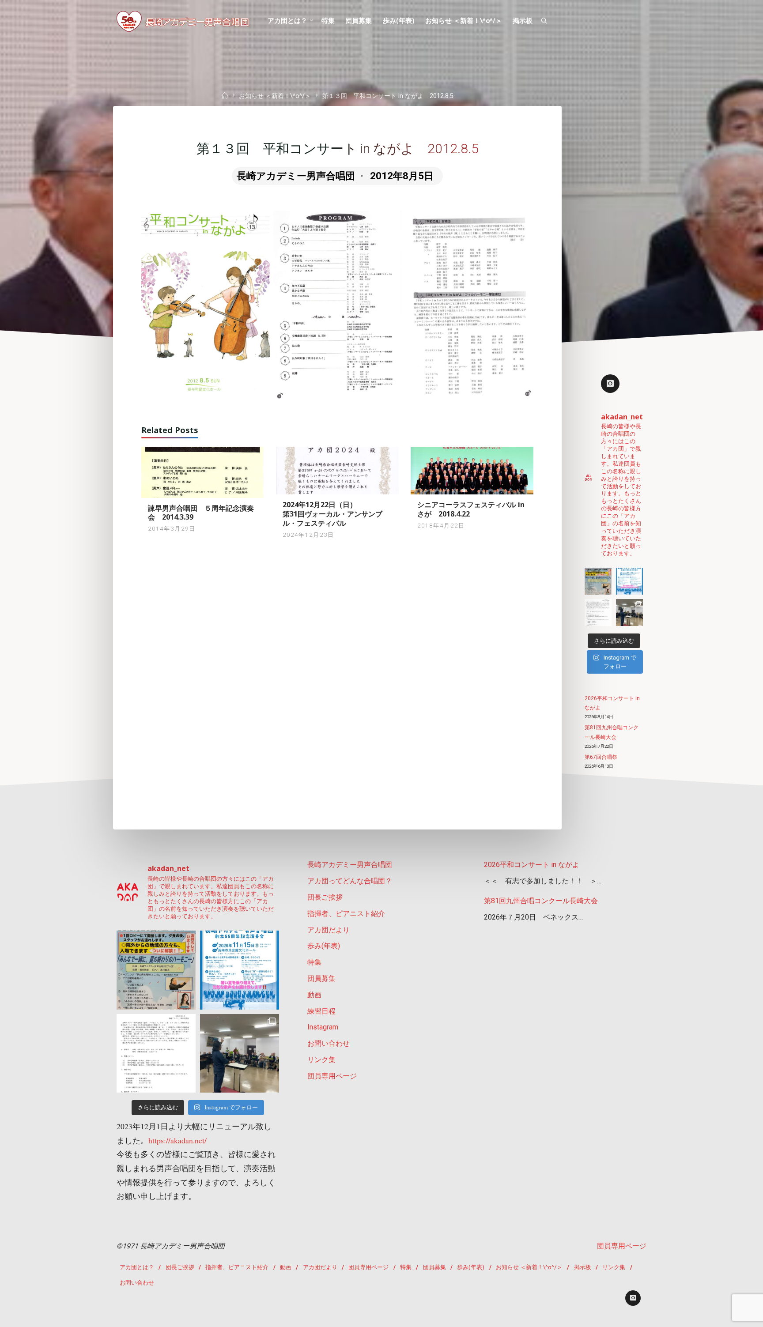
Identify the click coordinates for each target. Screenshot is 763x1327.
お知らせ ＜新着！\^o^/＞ (275, 96)
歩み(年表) (323, 946)
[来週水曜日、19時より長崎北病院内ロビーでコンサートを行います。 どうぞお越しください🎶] (598, 581)
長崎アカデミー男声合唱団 (349, 864)
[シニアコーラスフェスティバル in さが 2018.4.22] (472, 470)
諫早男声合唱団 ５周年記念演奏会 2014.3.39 (201, 512)
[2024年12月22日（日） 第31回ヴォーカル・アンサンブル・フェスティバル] (337, 470)
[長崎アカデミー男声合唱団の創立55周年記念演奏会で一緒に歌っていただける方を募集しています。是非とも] (598, 612)
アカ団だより (328, 930)
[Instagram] (610, 383)
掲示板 (582, 1267)
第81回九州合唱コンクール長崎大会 (541, 901)
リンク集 (321, 1060)
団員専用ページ (332, 1076)
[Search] (544, 21)
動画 (314, 995)
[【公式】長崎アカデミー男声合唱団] (183, 21)
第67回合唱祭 (601, 757)
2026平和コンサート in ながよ (531, 864)
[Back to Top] (728, 1314)
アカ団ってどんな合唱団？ (349, 881)
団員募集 (321, 978)
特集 (314, 962)
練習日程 (321, 1011)
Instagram (322, 1027)
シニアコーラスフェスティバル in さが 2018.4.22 (471, 509)
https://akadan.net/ (177, 1140)
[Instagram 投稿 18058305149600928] (629, 581)
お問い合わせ (328, 1043)
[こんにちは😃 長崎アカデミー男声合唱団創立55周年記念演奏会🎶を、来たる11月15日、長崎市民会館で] (629, 612)
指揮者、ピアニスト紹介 (346, 913)
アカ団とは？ (137, 1267)
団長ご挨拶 (325, 897)
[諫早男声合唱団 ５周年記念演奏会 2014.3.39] (202, 471)
